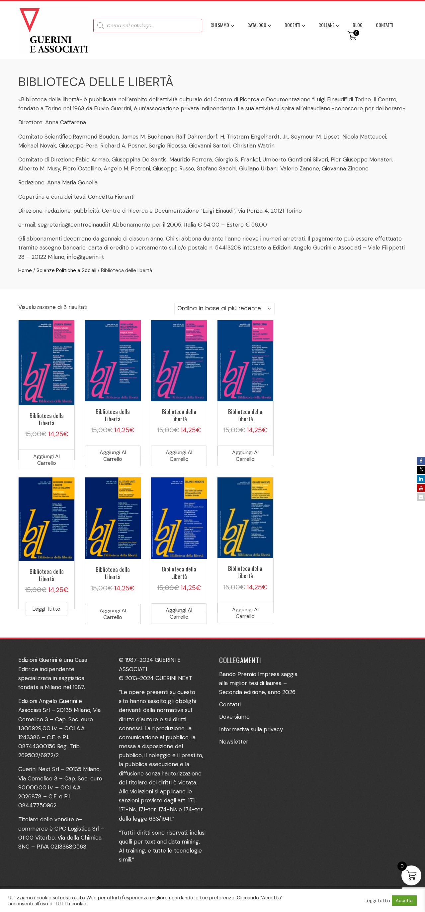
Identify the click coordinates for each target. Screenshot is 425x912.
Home (25, 270)
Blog (358, 24)
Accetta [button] (404, 900)
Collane (326, 24)
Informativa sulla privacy (251, 729)
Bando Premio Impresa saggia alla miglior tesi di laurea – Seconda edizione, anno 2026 (258, 683)
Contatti (384, 24)
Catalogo (256, 24)
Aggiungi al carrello (46, 459)
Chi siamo (220, 24)
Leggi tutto (46, 608)
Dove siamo (234, 716)
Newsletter (233, 741)
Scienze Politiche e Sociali (66, 270)
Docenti (292, 24)
